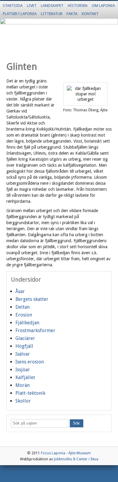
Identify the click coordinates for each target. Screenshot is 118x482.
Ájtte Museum (79, 453)
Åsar (20, 291)
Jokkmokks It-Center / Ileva (76, 459)
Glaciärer (25, 338)
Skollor (23, 401)
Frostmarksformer (35, 330)
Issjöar (22, 369)
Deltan (22, 307)
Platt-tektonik (30, 393)
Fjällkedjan (27, 323)
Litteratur (51, 13)
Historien (77, 5)
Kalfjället (25, 377)
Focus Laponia (53, 453)
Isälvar (22, 354)
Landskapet (52, 5)
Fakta (72, 13)
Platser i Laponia (20, 13)
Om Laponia (103, 5)
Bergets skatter (31, 299)
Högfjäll (24, 346)
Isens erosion (29, 362)
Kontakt (90, 13)
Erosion (23, 315)
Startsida (13, 5)
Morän (22, 385)
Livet (32, 5)
